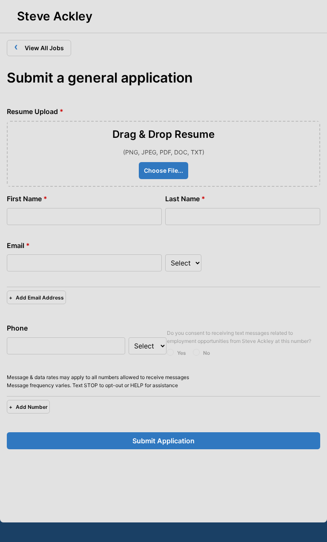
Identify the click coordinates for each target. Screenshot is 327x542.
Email (18, 245)
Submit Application (163, 440)
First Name (27, 198)
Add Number (28, 407)
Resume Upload (35, 111)
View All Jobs (39, 46)
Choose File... (163, 170)
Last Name (185, 198)
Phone (17, 328)
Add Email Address (36, 297)
